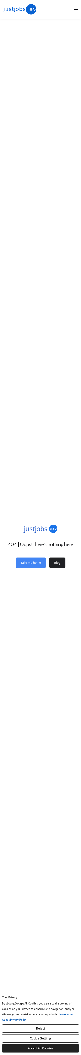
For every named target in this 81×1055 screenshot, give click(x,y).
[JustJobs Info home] (19, 9)
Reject (40, 1028)
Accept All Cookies (40, 1048)
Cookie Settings (41, 1038)
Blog (57, 563)
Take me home (31, 563)
